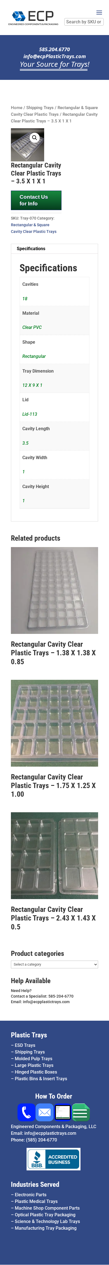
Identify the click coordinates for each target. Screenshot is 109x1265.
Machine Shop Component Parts (47, 1208)
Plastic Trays (29, 1035)
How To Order (53, 1096)
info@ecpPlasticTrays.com (54, 56)
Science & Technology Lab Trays (47, 1221)
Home (16, 107)
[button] (35, 138)
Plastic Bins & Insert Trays (41, 1078)
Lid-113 (29, 414)
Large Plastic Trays (34, 1065)
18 (24, 298)
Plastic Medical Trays (36, 1201)
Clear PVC (32, 327)
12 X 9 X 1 (32, 385)
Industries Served (35, 1184)
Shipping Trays (40, 107)
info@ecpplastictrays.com (50, 1133)
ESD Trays (25, 1045)
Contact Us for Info (34, 200)
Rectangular (34, 356)
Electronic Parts (30, 1194)
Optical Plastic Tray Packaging (45, 1214)
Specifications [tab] (31, 248)
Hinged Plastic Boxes (36, 1072)
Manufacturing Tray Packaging (46, 1228)
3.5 (25, 443)
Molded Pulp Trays (33, 1058)
